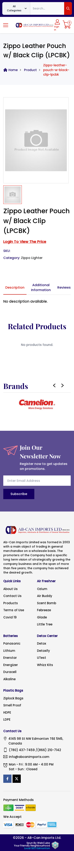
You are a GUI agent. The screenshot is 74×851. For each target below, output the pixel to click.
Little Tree (44, 624)
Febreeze (44, 610)
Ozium (42, 589)
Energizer (10, 665)
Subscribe (18, 494)
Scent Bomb (46, 603)
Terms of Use (13, 610)
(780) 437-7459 (22, 750)
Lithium (9, 650)
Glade (42, 617)
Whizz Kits (45, 665)
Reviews (64, 287)
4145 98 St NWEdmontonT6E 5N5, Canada (35, 741)
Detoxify (43, 650)
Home (13, 70)
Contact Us (12, 596)
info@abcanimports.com (29, 757)
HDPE (7, 712)
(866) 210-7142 (49, 750)
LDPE (6, 719)
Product (30, 70)
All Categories (14, 8)
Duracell (9, 672)
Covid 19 (10, 617)
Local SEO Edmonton (37, 848)
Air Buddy (44, 596)
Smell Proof (12, 705)
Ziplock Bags (13, 698)
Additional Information (41, 287)
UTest (41, 658)
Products (10, 603)
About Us (10, 589)
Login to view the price (24, 241)
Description (14, 287)
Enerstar (10, 658)
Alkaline (9, 679)
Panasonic (11, 643)
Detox (41, 643)
